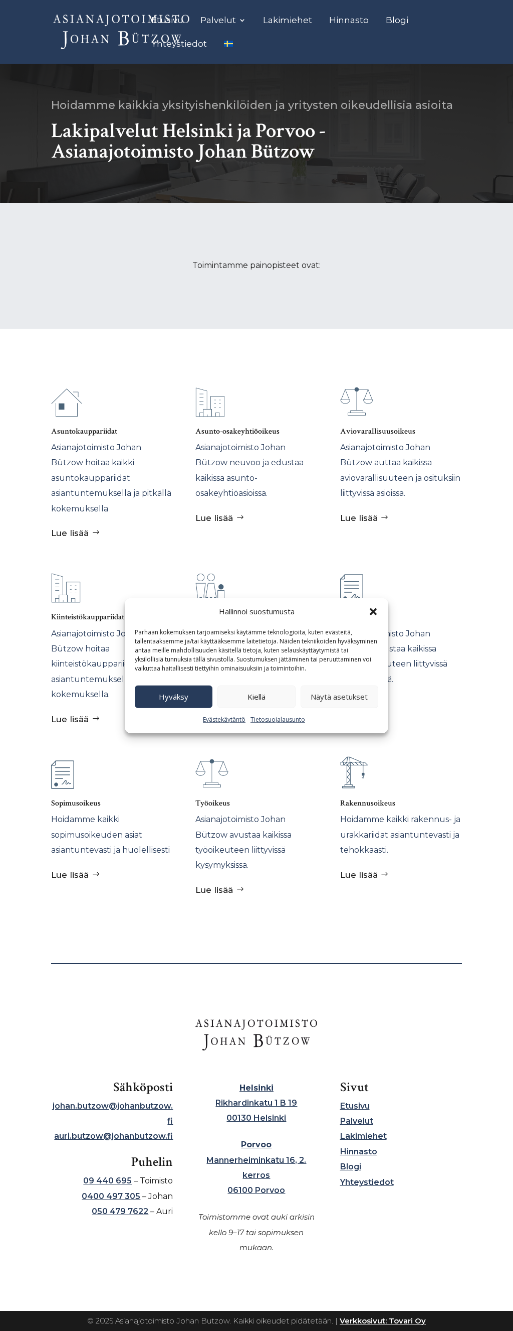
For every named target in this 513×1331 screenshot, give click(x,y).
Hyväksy (173, 697)
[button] (373, 612)
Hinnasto (349, 21)
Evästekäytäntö (224, 719)
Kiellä (256, 697)
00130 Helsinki (256, 1118)
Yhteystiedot (179, 44)
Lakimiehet (287, 21)
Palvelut (218, 21)
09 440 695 (107, 1180)
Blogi (397, 21)
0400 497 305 (111, 1196)
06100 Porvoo (256, 1190)
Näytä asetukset (339, 697)
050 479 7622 (120, 1211)
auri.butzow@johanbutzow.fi (113, 1136)
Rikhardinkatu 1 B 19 (256, 1103)
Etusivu (167, 21)
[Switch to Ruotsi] (228, 52)
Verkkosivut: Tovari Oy (383, 1320)
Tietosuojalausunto (277, 719)
